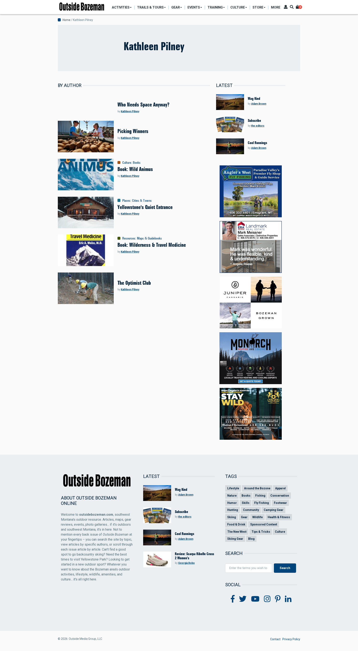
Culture (126, 162)
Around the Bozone (257, 488)
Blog (251, 538)
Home (66, 20)
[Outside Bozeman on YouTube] (255, 599)
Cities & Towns (142, 200)
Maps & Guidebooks (149, 238)
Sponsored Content (263, 524)
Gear (244, 517)
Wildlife (257, 517)
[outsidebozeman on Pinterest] (278, 599)
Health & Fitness (279, 517)
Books (136, 162)
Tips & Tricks (261, 531)
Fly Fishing (261, 502)
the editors (257, 125)
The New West (237, 531)
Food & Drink (236, 524)
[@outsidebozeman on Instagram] (267, 599)
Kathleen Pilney (130, 111)
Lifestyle (233, 488)
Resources (128, 238)
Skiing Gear (235, 538)
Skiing (231, 517)
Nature (232, 495)
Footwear (280, 502)
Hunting (232, 510)
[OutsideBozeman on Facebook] (233, 599)
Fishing (260, 495)
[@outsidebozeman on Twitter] (243, 599)
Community (251, 510)
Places (126, 200)
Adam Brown (258, 103)
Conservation (279, 495)
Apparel (280, 488)
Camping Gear (273, 510)
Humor (232, 502)
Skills (245, 502)
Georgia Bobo (186, 563)
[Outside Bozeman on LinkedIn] (288, 599)
